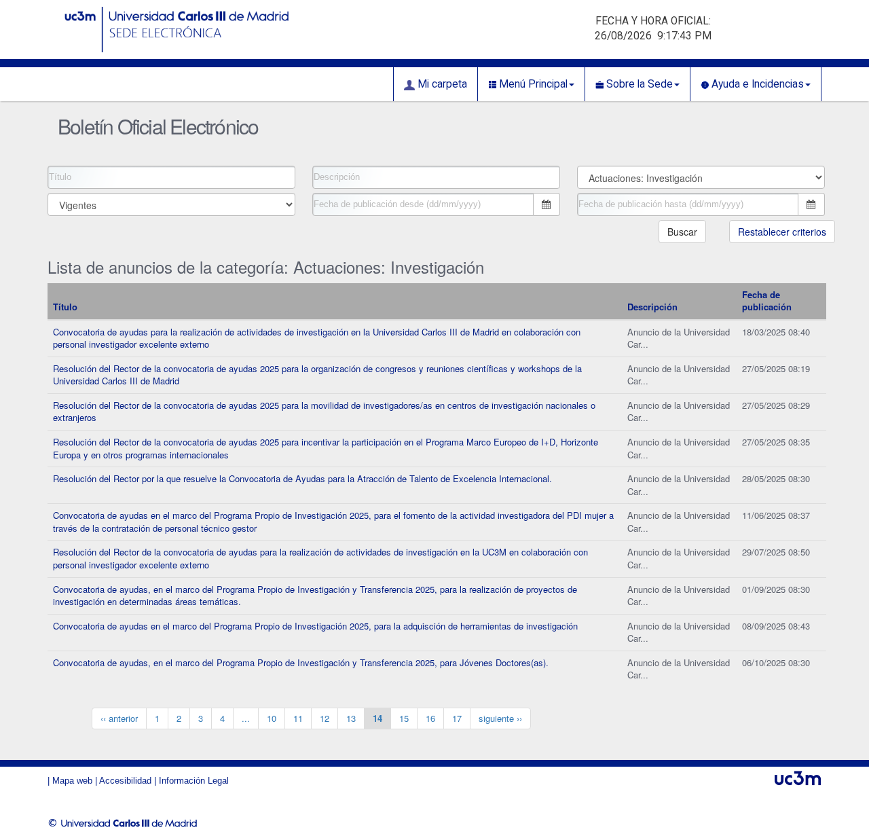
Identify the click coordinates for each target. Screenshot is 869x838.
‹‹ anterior (119, 718)
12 (324, 718)
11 (298, 718)
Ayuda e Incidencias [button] (756, 84)
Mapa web (72, 781)
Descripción (652, 306)
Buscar (682, 231)
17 (457, 718)
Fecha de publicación (767, 301)
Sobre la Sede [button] (638, 84)
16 (430, 718)
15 (404, 718)
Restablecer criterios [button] (782, 231)
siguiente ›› (500, 718)
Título (65, 306)
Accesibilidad (125, 781)
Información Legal (194, 781)
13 (351, 718)
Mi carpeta (441, 84)
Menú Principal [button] (532, 84)
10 (271, 718)
